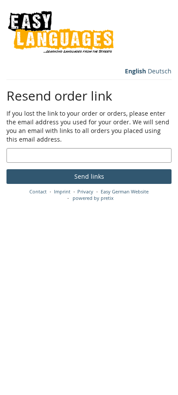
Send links (89, 176)
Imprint (62, 191)
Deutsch (160, 71)
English (135, 71)
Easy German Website (125, 191)
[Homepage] (60, 34)
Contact (38, 191)
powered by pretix (93, 198)
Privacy (85, 191)
